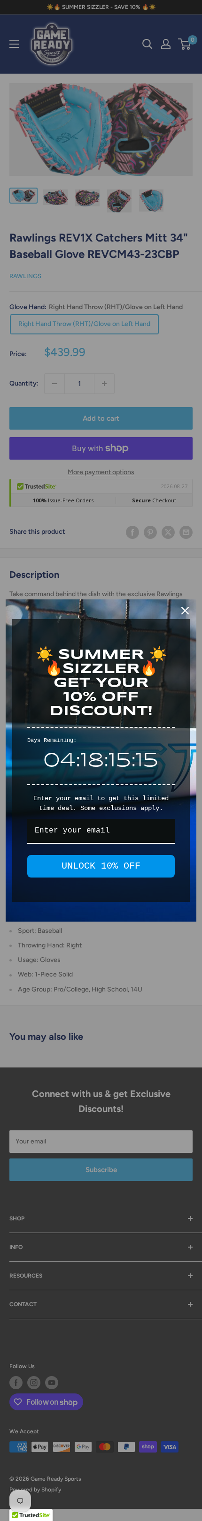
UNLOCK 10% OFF (101, 866)
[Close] (185, 610)
